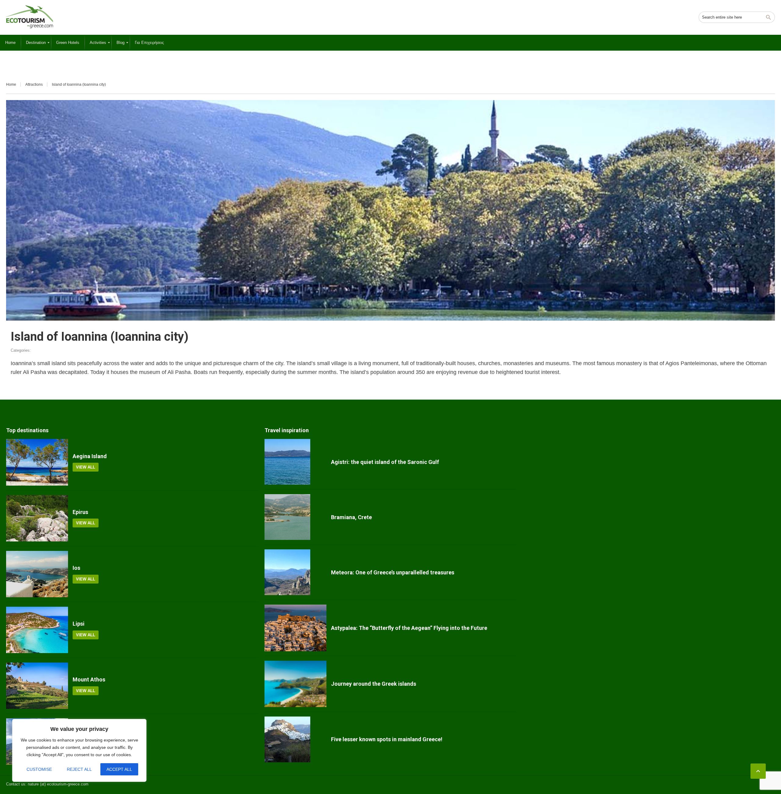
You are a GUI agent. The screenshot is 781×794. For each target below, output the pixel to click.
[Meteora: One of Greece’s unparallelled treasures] (295, 572)
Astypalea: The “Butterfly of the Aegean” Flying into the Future (409, 628)
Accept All (119, 769)
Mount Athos (89, 679)
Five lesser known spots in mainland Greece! (386, 739)
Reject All (79, 769)
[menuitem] (10, 43)
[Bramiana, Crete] (295, 517)
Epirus (80, 512)
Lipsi (79, 623)
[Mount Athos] (37, 686)
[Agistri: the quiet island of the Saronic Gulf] (295, 462)
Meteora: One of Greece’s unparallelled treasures (392, 572)
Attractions (34, 84)
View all (85, 467)
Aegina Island (90, 456)
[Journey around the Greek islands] (295, 684)
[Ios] (37, 574)
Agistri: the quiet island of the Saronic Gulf (385, 462)
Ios (76, 568)
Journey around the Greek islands (373, 684)
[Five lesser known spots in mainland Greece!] (295, 739)
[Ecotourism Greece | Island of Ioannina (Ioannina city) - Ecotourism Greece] (29, 17)
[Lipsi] (37, 630)
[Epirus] (37, 518)
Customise (39, 769)
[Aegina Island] (37, 462)
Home (11, 84)
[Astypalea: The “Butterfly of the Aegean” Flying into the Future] (295, 628)
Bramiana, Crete (351, 517)
